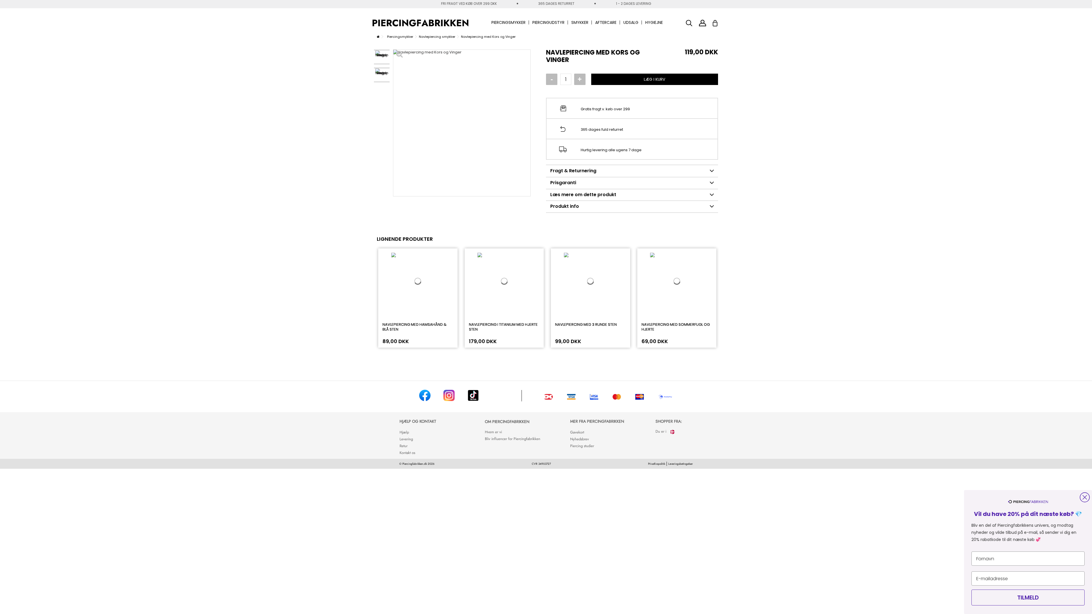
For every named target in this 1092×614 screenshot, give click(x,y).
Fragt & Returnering (573, 170)
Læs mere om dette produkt (583, 194)
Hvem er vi (493, 432)
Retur (404, 446)
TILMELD (1028, 597)
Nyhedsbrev (579, 439)
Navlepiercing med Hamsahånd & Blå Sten (414, 327)
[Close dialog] (1085, 497)
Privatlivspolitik (656, 464)
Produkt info (564, 206)
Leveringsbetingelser (680, 464)
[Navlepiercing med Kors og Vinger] (382, 57)
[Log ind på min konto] (702, 23)
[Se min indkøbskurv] (718, 22)
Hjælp (404, 432)
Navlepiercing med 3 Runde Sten (586, 324)
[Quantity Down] (551, 79)
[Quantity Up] (580, 79)
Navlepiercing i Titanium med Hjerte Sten (503, 327)
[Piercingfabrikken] (420, 23)
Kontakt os (407, 452)
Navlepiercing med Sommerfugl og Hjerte (676, 327)
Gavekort (577, 432)
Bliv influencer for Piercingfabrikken (512, 438)
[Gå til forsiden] (378, 36)
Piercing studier (582, 446)
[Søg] (689, 23)
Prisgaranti (563, 182)
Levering (406, 439)
